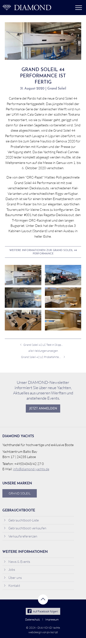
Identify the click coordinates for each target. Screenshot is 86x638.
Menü (79, 8)
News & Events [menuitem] (19, 562)
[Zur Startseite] (26, 7)
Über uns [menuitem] (15, 578)
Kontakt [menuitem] (14, 585)
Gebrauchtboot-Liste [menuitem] (23, 520)
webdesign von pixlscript (43, 632)
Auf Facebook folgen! (45, 611)
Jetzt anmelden (43, 408)
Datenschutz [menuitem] (32, 619)
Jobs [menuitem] (11, 569)
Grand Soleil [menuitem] (20, 493)
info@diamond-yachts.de (31, 469)
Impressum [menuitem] (52, 619)
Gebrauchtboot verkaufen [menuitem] (27, 528)
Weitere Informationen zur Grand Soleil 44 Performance (43, 252)
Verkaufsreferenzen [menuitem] (22, 536)
